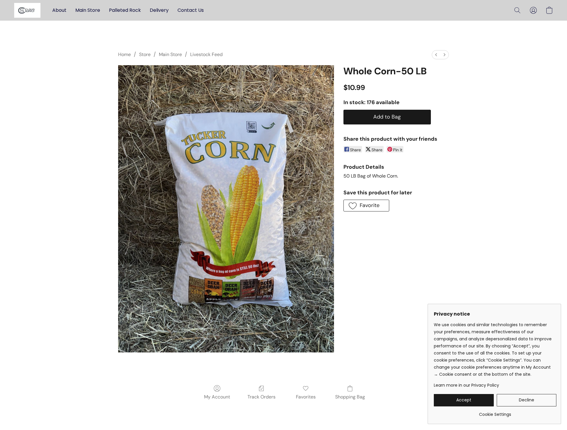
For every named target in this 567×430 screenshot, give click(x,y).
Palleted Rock (125, 10)
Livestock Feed (206, 54)
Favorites (306, 397)
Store (145, 54)
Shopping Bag (350, 397)
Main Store (87, 10)
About (59, 10)
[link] (495, 412)
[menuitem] (436, 54)
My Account (217, 397)
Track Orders (261, 397)
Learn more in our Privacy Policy (466, 385)
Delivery (159, 10)
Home (124, 54)
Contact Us (190, 10)
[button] (27, 10)
